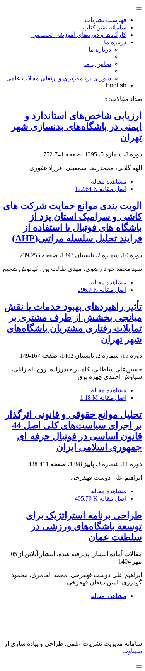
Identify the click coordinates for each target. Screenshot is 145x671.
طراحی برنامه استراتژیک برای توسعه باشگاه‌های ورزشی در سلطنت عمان (84, 526)
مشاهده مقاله (108, 181)
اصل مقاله (100, 189)
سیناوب (132, 651)
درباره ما (115, 42)
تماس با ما (97, 64)
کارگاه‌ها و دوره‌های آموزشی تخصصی (78, 34)
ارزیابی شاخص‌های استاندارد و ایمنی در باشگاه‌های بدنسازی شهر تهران (76, 126)
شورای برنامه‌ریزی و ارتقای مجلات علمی (58, 78)
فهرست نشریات (105, 20)
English (116, 85)
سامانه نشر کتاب (104, 27)
